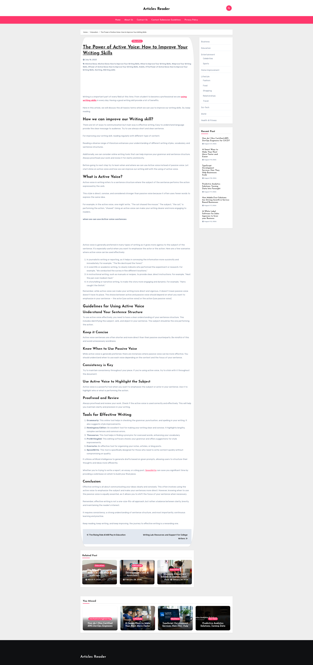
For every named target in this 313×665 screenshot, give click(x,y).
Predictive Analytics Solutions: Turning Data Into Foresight (211, 186)
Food (205, 85)
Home (118, 20)
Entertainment (208, 54)
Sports (206, 63)
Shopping (207, 91)
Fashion (206, 80)
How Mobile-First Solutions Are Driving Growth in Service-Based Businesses (216, 200)
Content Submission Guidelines (166, 20)
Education (137, 41)
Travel (206, 101)
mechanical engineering (100, 619)
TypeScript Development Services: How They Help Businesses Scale (210, 170)
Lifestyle (205, 76)
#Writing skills (109, 70)
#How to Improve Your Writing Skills (155, 64)
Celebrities (208, 58)
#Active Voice (91, 64)
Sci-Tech (205, 107)
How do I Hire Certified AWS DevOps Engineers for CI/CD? (100, 626)
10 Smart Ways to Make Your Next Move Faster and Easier (137, 626)
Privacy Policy (191, 20)
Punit (167, 580)
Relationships (209, 96)
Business (205, 42)
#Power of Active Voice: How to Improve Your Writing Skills (113, 67)
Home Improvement (210, 70)
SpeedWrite (150, 470)
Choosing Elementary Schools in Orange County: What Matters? (175, 576)
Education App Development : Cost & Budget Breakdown (137, 572)
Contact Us (142, 20)
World (203, 114)
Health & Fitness (209, 120)
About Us (128, 20)
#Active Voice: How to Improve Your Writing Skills (119, 64)
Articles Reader (156, 9)
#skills (142, 67)
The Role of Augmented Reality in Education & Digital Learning (99, 572)
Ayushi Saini (94, 575)
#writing (98, 70)
